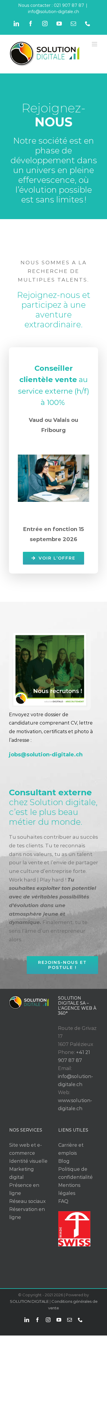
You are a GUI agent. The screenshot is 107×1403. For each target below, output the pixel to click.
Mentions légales (69, 1189)
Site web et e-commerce (25, 1149)
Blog (64, 1161)
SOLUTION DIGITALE (29, 1301)
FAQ (63, 1201)
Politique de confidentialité (75, 1173)
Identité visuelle (28, 1161)
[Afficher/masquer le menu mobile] (95, 44)
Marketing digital (21, 1173)
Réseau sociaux (27, 1201)
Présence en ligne (24, 1189)
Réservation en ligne (27, 1213)
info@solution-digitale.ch (53, 11)
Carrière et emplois (71, 1149)
